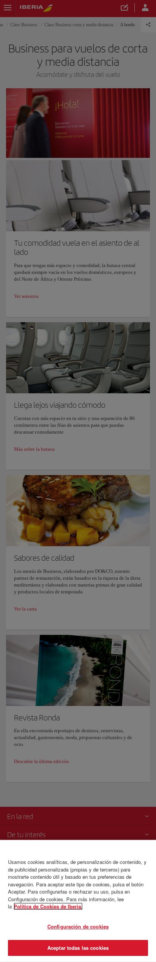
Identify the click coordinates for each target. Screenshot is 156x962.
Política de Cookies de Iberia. (48, 906)
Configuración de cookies (78, 926)
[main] (78, 901)
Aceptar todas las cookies (78, 947)
